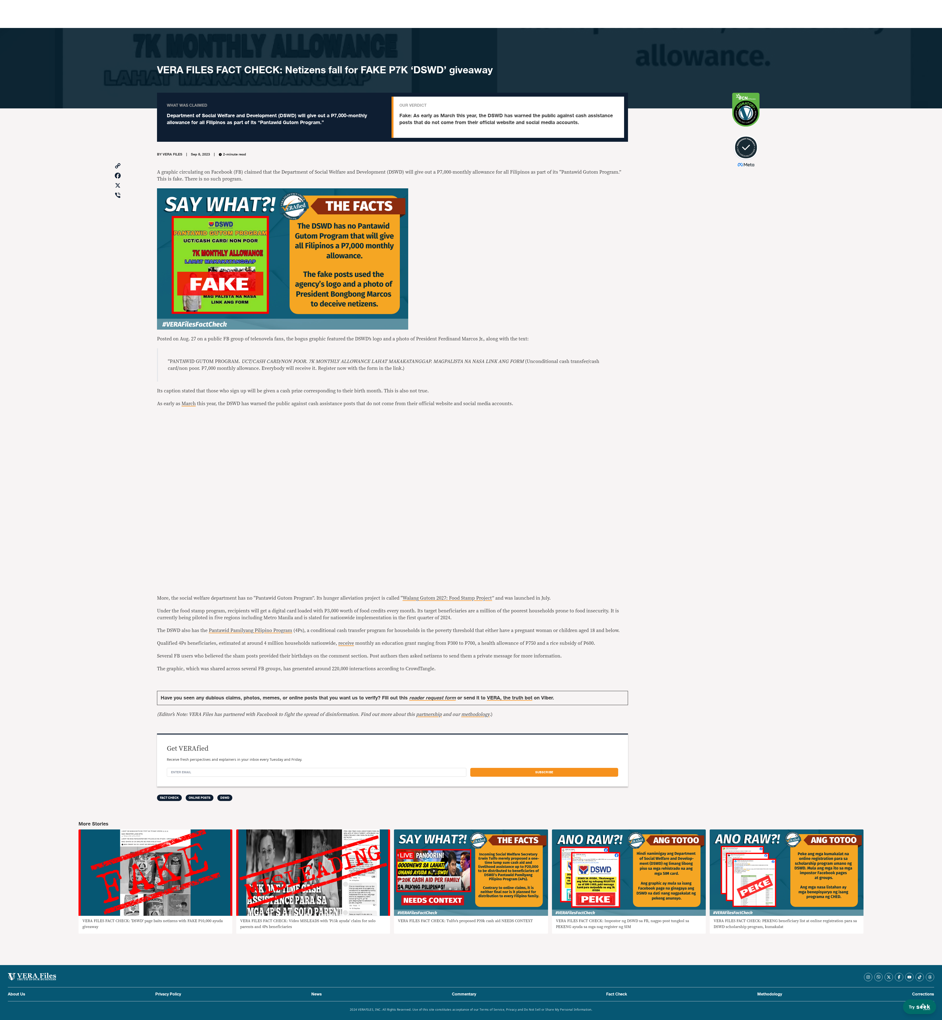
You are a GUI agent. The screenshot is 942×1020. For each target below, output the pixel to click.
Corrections (923, 994)
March (189, 403)
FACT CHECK (169, 797)
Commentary (464, 994)
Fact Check (616, 994)
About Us (16, 994)
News (316, 994)
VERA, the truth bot (509, 698)
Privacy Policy (168, 994)
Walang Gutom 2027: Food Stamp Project (447, 598)
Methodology (769, 994)
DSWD (224, 797)
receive (346, 643)
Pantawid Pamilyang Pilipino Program (250, 630)
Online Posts (199, 797)
